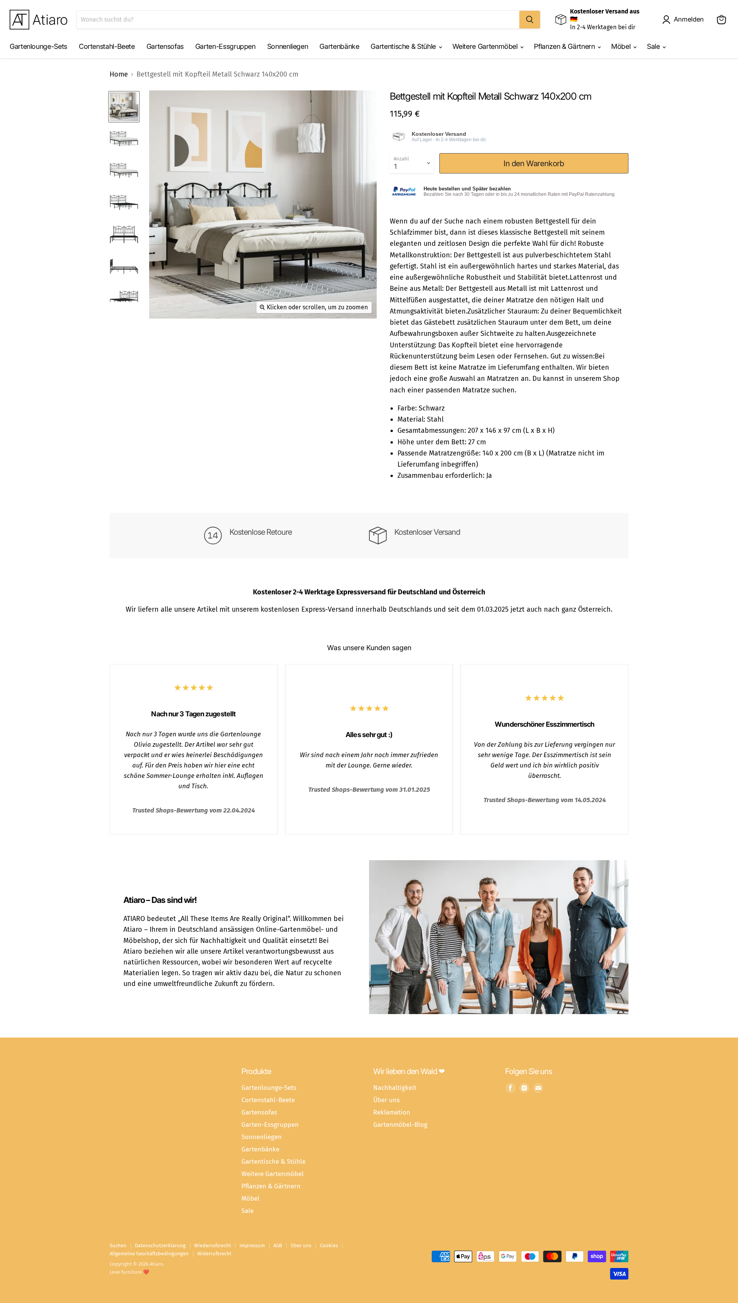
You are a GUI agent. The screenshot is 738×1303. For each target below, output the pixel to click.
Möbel (621, 46)
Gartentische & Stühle (404, 46)
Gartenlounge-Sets (38, 46)
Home (119, 74)
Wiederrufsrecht (212, 1245)
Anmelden (689, 19)
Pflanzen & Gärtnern (565, 46)
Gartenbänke (339, 46)
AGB (277, 1245)
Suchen (118, 1245)
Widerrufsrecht (214, 1253)
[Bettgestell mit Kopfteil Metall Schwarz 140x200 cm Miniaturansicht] (124, 107)
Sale (654, 46)
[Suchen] (529, 19)
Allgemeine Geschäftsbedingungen (149, 1253)
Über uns (386, 1100)
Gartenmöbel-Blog (400, 1124)
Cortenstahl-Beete (107, 46)
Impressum (252, 1245)
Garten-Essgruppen (225, 46)
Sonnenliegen (287, 46)
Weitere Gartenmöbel (486, 46)
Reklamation (391, 1112)
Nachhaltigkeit (394, 1087)
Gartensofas (165, 46)
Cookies (329, 1245)
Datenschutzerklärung (160, 1245)
